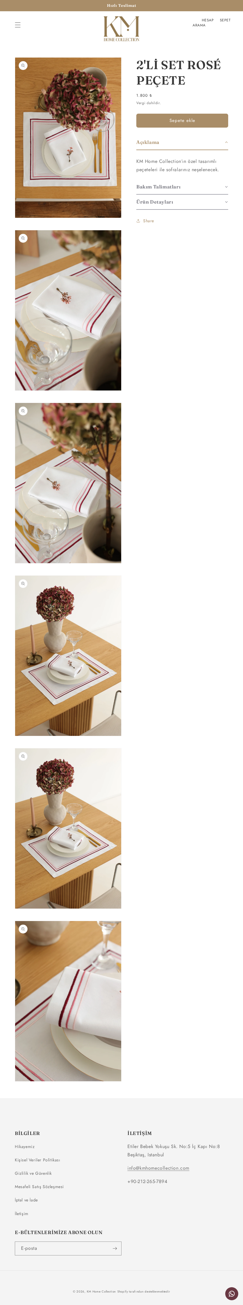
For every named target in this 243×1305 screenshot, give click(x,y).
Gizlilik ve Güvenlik (33, 1173)
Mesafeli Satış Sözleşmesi (39, 1187)
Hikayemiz (24, 1147)
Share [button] (148, 221)
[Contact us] (231, 1293)
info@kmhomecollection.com (158, 1168)
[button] (17, 24)
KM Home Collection (101, 1291)
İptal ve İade (26, 1200)
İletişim (21, 1214)
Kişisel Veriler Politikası (37, 1160)
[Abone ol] (114, 1248)
